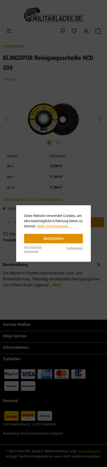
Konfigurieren (74, 248)
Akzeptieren (53, 238)
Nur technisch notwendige (33, 249)
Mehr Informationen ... (54, 226)
